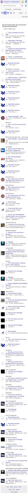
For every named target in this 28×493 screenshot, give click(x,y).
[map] (13, 13)
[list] (2, 13)
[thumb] (5, 13)
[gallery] (10, 13)
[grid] (8, 13)
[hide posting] (20, 37)
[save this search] (25, 5)
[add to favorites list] (6, 32)
